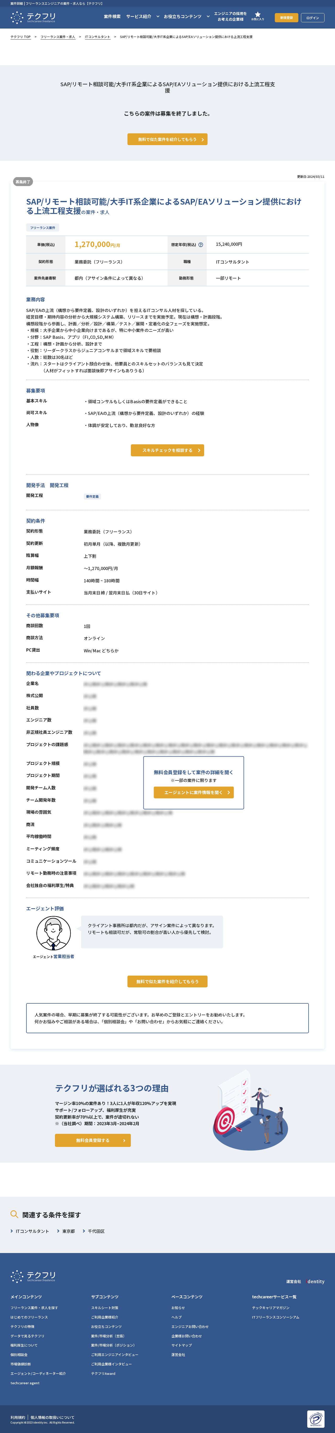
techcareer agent (25, 1382)
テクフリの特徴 (22, 1326)
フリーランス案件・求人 (58, 36)
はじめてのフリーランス (29, 1317)
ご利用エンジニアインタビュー (114, 1354)
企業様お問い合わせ (186, 1335)
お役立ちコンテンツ (106, 1326)
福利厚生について (24, 1345)
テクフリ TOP (20, 36)
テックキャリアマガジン (270, 1307)
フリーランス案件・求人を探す (34, 1307)
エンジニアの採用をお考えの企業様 (230, 16)
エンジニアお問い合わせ (190, 1326)
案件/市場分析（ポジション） (114, 1345)
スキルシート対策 (104, 1307)
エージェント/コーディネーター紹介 (38, 1373)
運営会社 (178, 1354)
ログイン (312, 17)
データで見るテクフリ (27, 1335)
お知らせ (178, 1307)
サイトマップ (181, 1345)
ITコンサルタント (97, 36)
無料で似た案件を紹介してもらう (167, 981)
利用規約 (17, 1417)
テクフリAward (103, 1373)
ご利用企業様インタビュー (111, 1363)
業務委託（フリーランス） (100, 262)
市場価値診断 (20, 1363)
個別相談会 (18, 1354)
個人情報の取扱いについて (53, 1417)
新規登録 (286, 17)
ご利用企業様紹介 (104, 1317)
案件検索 (112, 16)
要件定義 (92, 496)
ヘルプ (176, 1317)
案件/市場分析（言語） (108, 1335)
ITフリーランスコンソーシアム (275, 1317)
